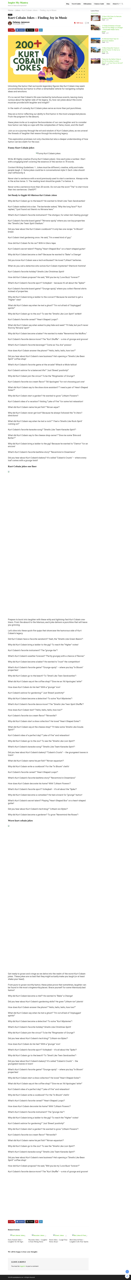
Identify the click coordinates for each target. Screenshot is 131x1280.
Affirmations (87, 4)
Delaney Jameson (21, 22)
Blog (67, 4)
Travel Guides (76, 4)
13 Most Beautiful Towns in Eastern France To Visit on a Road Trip (111, 50)
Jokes (108, 4)
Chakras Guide (99, 4)
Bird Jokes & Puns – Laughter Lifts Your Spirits (79, 1241)
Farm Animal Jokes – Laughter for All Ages (15, 1241)
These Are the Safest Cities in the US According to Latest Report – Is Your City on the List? (112, 61)
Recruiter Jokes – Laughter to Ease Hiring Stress (37, 1241)
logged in (23, 1266)
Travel (103, 20)
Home (10, 10)
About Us (116, 4)
